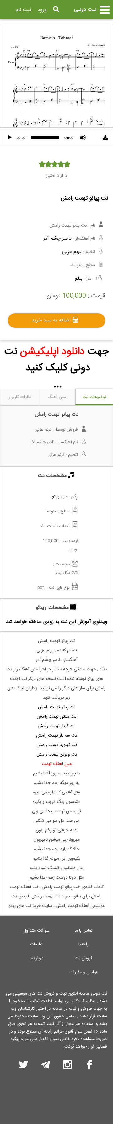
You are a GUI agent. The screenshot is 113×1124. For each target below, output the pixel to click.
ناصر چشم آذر (57, 238)
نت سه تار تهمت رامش (56, 735)
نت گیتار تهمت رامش (56, 726)
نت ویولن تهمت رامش (56, 754)
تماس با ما (84, 930)
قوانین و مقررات (83, 972)
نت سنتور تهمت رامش (56, 717)
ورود (42, 10)
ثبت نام (23, 10)
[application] (56, 137)
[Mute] (83, 137)
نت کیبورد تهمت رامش (56, 745)
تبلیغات (36, 944)
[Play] (9, 137)
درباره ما (36, 958)
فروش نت (84, 958)
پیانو (78, 278)
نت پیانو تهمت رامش (56, 707)
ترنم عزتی (72, 252)
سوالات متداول (36, 930)
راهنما (83, 944)
